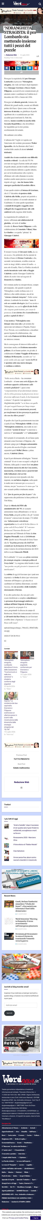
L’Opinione (22, 1157)
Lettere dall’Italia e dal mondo (12, 1168)
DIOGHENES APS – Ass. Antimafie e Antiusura (18, 1194)
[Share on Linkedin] (18, 68)
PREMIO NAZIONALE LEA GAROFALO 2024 (16, 1198)
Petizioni (19, 1172)
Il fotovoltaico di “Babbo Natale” (25, 844)
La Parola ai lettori (8, 1161)
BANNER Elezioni (22, 1191)
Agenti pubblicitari (8, 1191)
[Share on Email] (35, 68)
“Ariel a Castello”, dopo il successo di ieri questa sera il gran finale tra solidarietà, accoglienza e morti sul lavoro (26, 829)
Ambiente (24, 1128)
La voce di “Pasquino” (9, 1165)
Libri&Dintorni (29, 1168)
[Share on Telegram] (29, 68)
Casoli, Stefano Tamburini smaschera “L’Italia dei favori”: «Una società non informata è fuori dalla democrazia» (26, 906)
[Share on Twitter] (12, 68)
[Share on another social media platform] (21, 73)
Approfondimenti (7, 1131)
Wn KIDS (5, 1187)
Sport (34, 1179)
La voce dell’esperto (23, 1161)
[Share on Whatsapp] (24, 68)
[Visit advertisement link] (21, 11)
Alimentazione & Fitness (10, 1128)
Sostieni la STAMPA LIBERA (20, 1202)
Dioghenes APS (7, 1139)
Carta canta (12, 1135)
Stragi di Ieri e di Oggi (9, 1183)
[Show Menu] (3, 4)
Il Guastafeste (19, 1150)
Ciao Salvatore (18, 851)
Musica (10, 1172)
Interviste (21, 1154)
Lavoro (21, 1165)
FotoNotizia (28, 1143)
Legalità (29, 1165)
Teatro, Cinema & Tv (26, 1183)
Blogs (36, 1187)
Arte (17, 1131)
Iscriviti (9, 1013)
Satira (15, 1176)
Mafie (4, 1172)
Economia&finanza (8, 1143)
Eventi (19, 1143)
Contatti (33, 1191)
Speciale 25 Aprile (8, 1179)
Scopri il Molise (25, 1176)
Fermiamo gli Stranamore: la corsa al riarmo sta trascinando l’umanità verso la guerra (27, 937)
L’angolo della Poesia (9, 1157)
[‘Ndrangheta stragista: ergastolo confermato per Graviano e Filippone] (27, 655)
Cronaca (21, 1135)
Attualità (24, 1131)
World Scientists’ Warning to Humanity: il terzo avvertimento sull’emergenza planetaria (27, 922)
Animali (32, 1128)
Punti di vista (6, 1176)
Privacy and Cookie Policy (18, 1218)
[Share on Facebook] (6, 68)
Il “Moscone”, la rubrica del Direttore (14, 1146)
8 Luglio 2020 (24, 55)
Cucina (29, 1135)
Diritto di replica (20, 1139)
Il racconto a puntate (9, 1154)
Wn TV (12, 1187)
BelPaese (33, 1131)
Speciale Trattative (23, 1179)
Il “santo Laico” (7, 1150)
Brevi (3, 1135)
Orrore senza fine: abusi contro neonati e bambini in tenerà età (25, 858)
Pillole (26, 1172)
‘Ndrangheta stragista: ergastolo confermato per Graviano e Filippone (26, 666)
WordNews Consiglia (24, 1187)
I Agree (35, 1218)
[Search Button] (40, 4)
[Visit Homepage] (21, 4)
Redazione (5, 1202)
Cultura (36, 1135)
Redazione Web (11, 55)
